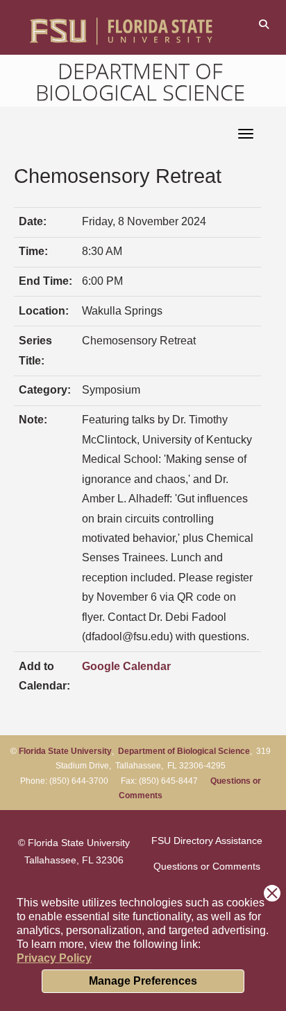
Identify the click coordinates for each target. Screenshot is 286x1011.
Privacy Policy (54, 958)
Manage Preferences (143, 981)
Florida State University (65, 751)
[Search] (263, 24)
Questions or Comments (206, 866)
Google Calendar (126, 666)
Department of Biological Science (140, 81)
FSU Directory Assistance (206, 840)
